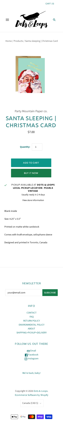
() (50, 3)
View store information (33, 200)
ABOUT (31, 328)
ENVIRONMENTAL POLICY (31, 325)
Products (18, 41)
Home (8, 41)
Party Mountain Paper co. (31, 111)
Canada (30, 403)
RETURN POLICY (31, 321)
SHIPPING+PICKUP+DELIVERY (31, 332)
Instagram (32, 358)
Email (33, 350)
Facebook (33, 354)
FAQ (32, 317)
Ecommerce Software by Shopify (31, 395)
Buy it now (31, 173)
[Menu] (7, 19)
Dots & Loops (41, 391)
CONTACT (32, 313)
